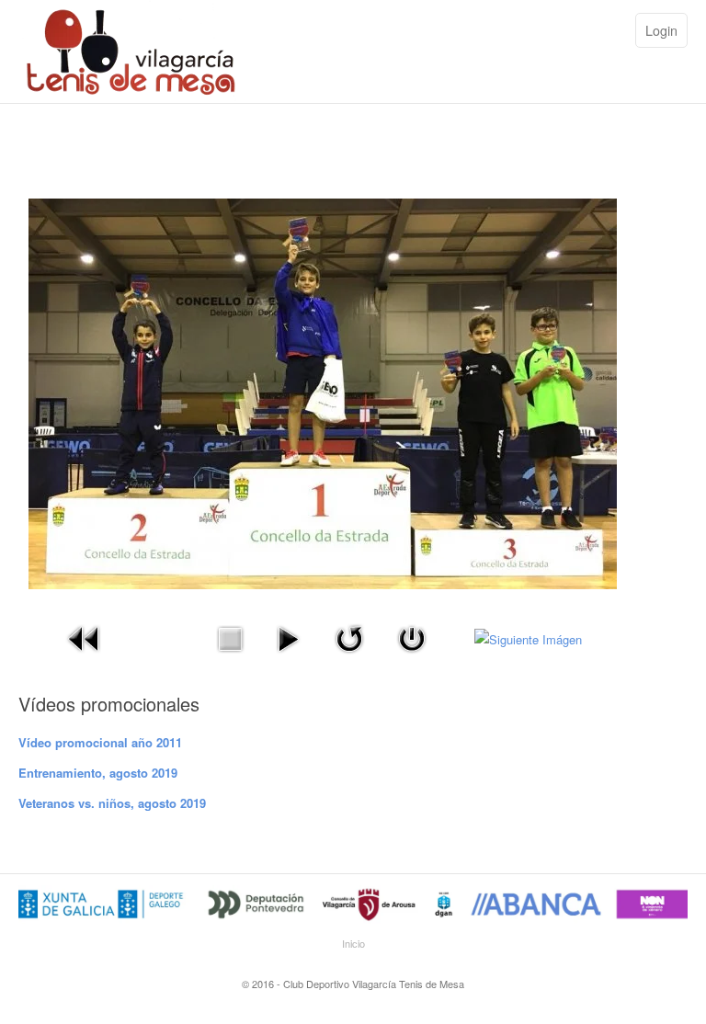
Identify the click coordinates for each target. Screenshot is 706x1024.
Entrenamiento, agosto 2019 (97, 772)
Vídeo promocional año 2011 (100, 742)
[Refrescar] (349, 636)
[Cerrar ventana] (412, 636)
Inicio (353, 943)
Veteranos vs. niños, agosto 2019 (112, 803)
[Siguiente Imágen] (528, 637)
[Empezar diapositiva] (288, 636)
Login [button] (661, 30)
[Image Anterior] (85, 636)
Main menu (607, 32)
